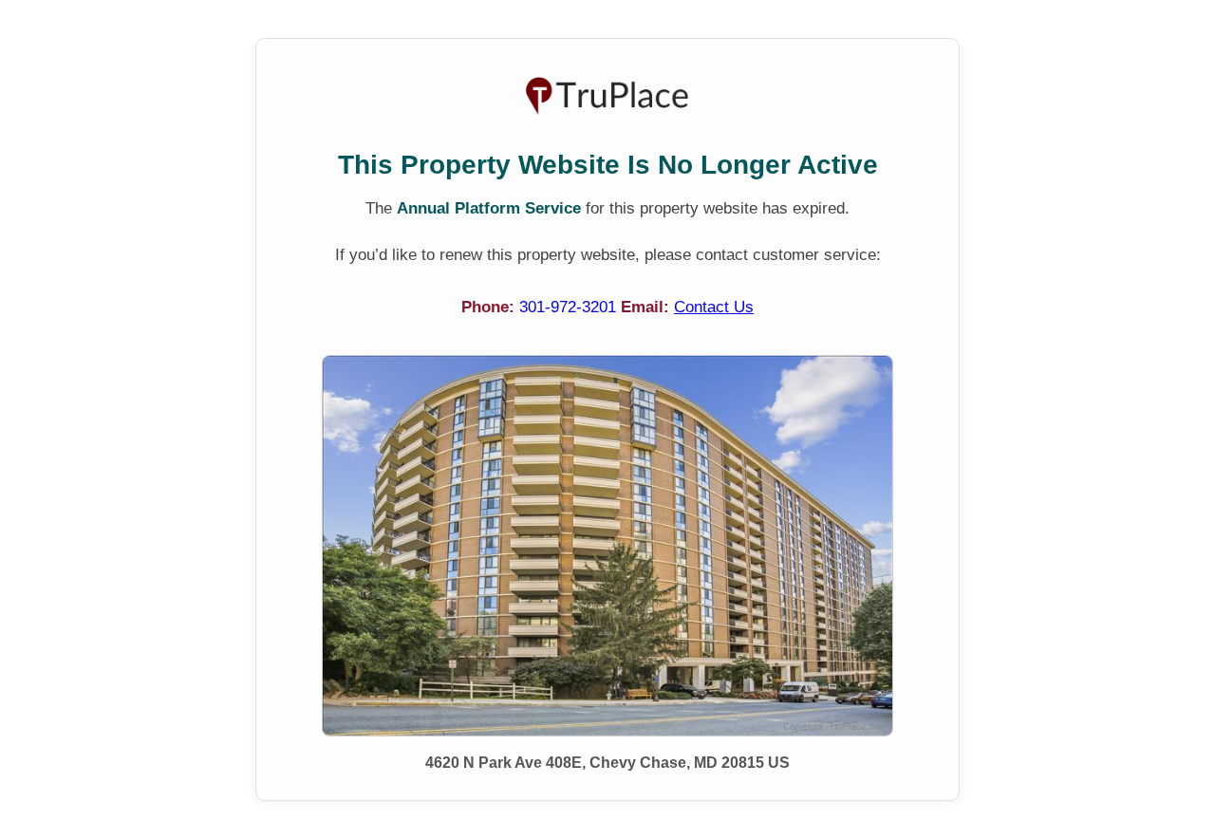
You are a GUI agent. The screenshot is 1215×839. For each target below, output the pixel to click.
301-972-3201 (570, 307)
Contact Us (714, 307)
